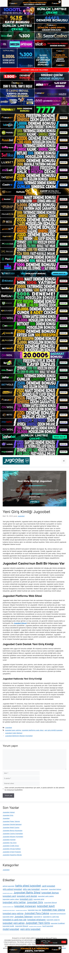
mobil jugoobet (11, 929)
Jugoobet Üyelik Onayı (11, 846)
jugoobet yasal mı (53, 920)
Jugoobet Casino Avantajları (13, 833)
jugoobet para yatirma (13, 730)
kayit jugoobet (47, 926)
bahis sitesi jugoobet (28, 885)
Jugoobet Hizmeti (9, 840)
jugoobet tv (38, 917)
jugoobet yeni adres (14, 923)
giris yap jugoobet (31, 889)
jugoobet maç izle (34, 910)
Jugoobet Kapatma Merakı (12, 855)
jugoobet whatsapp (36, 919)
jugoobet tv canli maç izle (14, 919)
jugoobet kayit (46, 906)
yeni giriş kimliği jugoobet (53, 730)
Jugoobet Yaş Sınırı (10, 843)
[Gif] (34, 191)
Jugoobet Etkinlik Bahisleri (12, 824)
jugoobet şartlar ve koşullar (35, 926)
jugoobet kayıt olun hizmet (9, 910)
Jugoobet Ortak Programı (12, 852)
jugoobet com (26, 899)
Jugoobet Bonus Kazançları (12, 830)
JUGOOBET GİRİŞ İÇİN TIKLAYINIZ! (34, 70)
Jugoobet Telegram (23, 916)
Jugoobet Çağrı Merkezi (13, 733)
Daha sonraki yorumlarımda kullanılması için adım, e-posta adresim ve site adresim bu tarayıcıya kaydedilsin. (35, 789)
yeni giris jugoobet (30, 929)
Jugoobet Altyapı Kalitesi (12, 849)
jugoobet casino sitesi (11, 899)
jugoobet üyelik (8, 926)
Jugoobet (8, 727)
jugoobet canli (9, 896)
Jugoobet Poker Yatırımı (11, 821)
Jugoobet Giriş (8, 815)
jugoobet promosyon (58, 913)
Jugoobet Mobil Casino (11, 827)
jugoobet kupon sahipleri (21, 910)
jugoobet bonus (50, 892)
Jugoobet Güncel (50, 902)
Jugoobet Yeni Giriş (38, 922)
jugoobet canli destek (27, 896)
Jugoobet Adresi (9, 812)
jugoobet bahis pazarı (8, 893)
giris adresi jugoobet (12, 889)
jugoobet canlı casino (46, 896)
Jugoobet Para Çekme (36, 913)
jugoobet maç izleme (53, 909)
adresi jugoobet (8, 886)
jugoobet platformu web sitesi (32, 730)
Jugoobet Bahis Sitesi (27, 892)
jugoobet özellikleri (58, 923)
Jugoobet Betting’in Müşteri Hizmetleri (19, 736)
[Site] (34, 117)
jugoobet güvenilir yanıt (8, 906)
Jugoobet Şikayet (21, 926)
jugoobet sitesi (8, 917)
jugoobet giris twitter (14, 902)
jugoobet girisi (39, 899)
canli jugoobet (48, 886)
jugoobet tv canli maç (51, 917)
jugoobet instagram (25, 906)
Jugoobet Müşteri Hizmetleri (13, 837)
